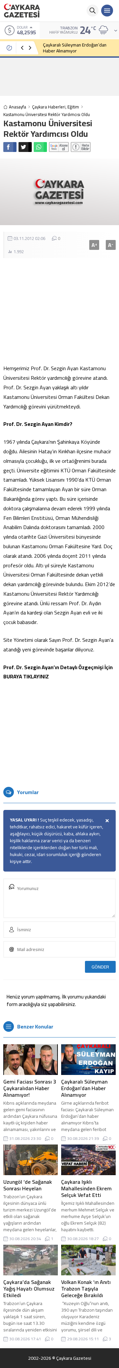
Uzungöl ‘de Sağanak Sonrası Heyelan (27, 1185)
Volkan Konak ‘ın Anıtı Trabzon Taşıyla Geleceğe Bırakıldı (86, 1288)
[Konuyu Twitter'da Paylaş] (25, 147)
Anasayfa (17, 107)
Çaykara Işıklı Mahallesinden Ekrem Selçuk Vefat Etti (86, 1188)
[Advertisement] (59, 76)
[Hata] (81, 147)
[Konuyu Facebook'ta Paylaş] (10, 147)
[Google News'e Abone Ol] (59, 147)
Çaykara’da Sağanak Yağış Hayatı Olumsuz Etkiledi (29, 1288)
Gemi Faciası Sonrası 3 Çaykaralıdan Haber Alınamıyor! (29, 1088)
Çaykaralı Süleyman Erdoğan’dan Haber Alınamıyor (74, 48)
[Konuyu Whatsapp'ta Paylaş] (40, 147)
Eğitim (73, 107)
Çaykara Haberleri (48, 107)
